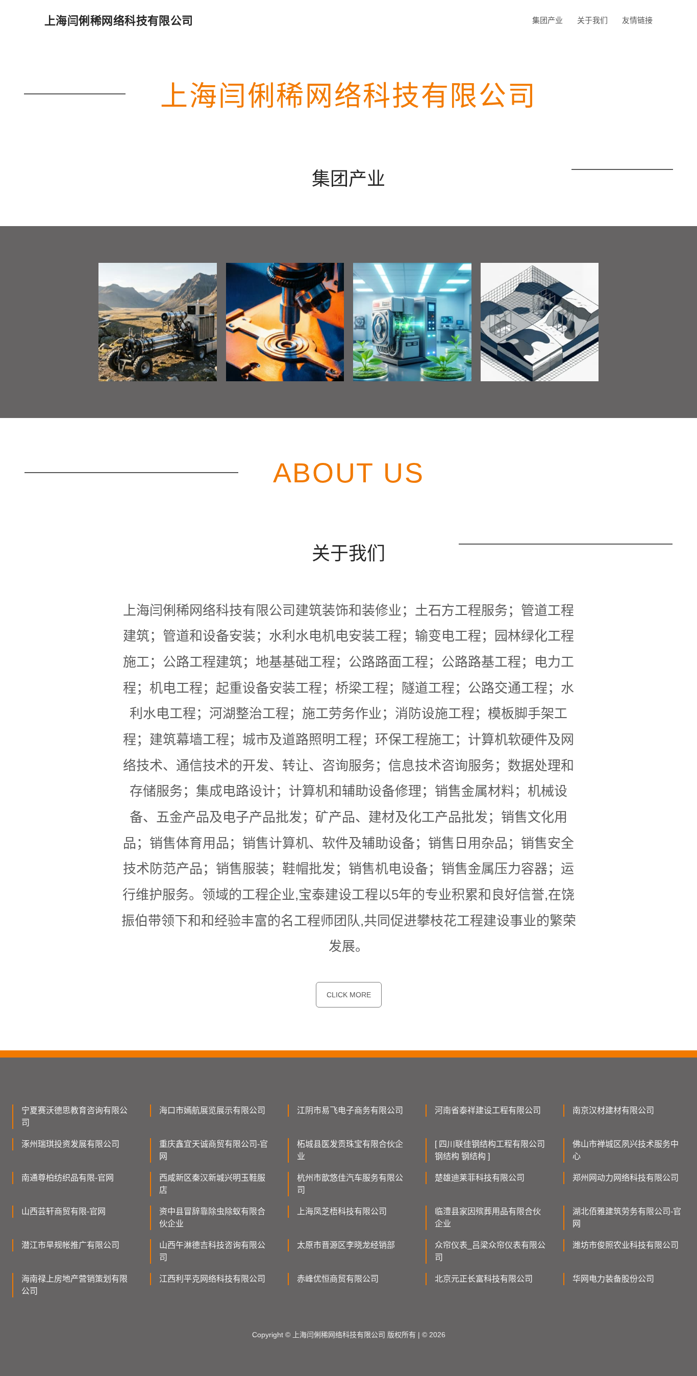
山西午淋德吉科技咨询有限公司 (212, 1251)
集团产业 (547, 20)
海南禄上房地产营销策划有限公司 (74, 1284)
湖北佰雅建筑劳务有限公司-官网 (626, 1217)
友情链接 (637, 20)
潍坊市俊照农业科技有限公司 (625, 1245)
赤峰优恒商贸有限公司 (338, 1278)
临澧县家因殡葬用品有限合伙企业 (488, 1217)
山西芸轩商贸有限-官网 (63, 1211)
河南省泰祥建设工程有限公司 (488, 1110)
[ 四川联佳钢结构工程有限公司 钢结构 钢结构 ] (490, 1150)
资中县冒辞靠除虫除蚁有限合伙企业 (212, 1217)
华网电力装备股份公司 (613, 1278)
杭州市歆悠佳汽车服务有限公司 (350, 1183)
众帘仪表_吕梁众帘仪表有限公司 (490, 1251)
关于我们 (592, 20)
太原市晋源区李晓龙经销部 (346, 1245)
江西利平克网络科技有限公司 (212, 1278)
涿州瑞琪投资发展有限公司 (70, 1144)
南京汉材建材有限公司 (613, 1110)
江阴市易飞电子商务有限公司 (350, 1110)
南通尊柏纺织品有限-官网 (67, 1177)
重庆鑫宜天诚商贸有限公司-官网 (213, 1150)
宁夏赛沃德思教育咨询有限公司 (74, 1116)
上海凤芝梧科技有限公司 (342, 1211)
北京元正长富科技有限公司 (484, 1278)
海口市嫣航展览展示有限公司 (212, 1110)
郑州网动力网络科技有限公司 (625, 1177)
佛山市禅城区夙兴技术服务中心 (625, 1150)
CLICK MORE (349, 995)
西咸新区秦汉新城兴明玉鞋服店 (212, 1183)
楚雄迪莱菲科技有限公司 (480, 1177)
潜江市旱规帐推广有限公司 (70, 1245)
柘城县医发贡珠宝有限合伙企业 (350, 1150)
